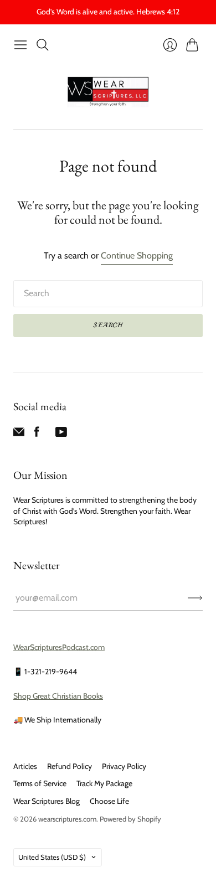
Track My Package (104, 783)
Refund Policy (69, 766)
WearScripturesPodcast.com (59, 647)
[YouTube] (61, 434)
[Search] (42, 44)
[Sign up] (195, 598)
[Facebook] (36, 434)
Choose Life (109, 801)
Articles (25, 766)
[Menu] (20, 44)
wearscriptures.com (67, 818)
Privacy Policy (124, 766)
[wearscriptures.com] (108, 92)
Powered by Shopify (130, 818)
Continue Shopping (137, 255)
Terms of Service (39, 783)
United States (52, 857)
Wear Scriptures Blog (46, 801)
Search (107, 325)
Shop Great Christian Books (58, 696)
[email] (18, 434)
